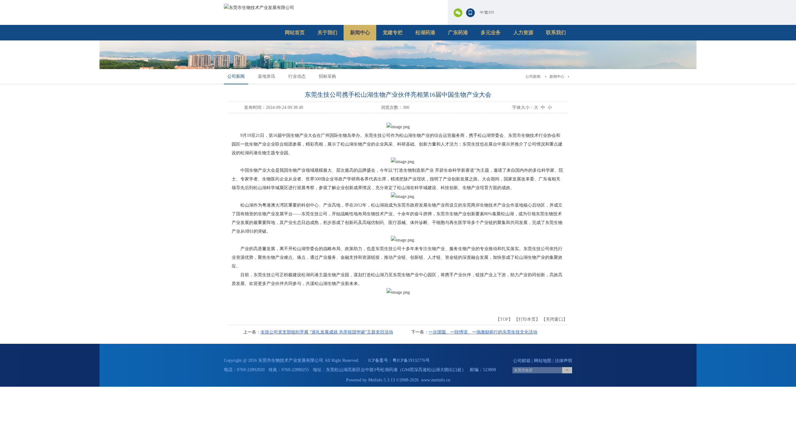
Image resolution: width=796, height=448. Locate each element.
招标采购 (327, 76)
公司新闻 (236, 76)
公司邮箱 (521, 360)
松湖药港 (425, 32)
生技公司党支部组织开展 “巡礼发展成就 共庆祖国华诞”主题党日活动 (327, 332)
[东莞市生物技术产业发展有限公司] (259, 7)
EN (491, 12)
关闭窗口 (554, 319)
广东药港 (458, 32)
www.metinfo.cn (435, 380)
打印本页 (527, 319)
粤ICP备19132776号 (411, 360)
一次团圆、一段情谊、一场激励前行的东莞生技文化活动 (482, 332)
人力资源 (523, 32)
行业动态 (297, 76)
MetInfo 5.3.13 (381, 380)
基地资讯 (266, 76)
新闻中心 (360, 32)
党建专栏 (393, 32)
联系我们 (556, 32)
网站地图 (542, 360)
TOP (504, 319)
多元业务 (491, 32)
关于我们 (327, 32)
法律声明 (563, 360)
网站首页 (295, 32)
